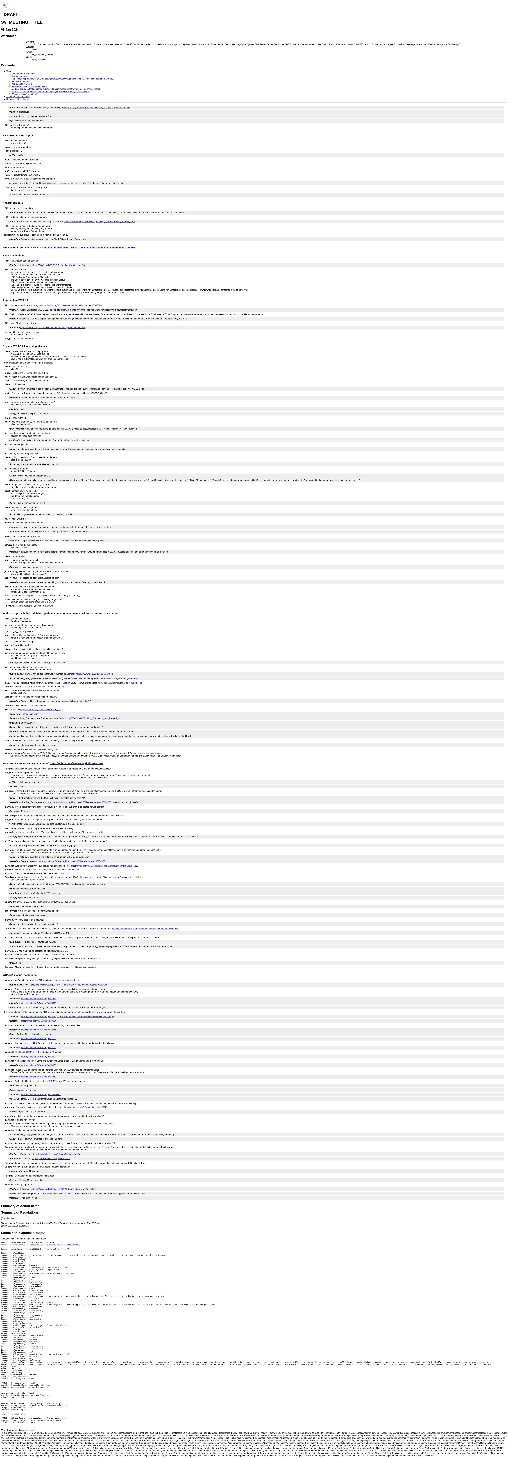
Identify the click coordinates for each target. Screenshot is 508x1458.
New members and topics (23, 74)
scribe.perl (72, 1223)
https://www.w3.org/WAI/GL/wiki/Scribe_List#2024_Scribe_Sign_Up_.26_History (58, 1189)
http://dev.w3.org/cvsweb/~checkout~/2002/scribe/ (55, 1245)
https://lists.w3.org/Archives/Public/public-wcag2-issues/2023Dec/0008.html (94, 107)
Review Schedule (20, 81)
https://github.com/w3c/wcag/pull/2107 (38, 1038)
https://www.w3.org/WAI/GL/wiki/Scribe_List (40, 709)
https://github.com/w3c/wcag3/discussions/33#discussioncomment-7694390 (90, 247)
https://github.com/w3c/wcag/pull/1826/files (41, 1094)
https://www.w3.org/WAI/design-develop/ (94, 674)
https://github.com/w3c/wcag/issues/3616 (51, 1158)
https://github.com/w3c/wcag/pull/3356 (38, 1065)
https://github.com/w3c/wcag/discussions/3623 (85, 1107)
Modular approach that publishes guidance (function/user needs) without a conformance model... (56, 89)
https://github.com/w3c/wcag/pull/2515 (38, 1030)
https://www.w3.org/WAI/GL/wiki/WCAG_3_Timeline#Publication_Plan (53, 265)
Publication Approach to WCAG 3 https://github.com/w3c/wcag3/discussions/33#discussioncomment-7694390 (63, 79)
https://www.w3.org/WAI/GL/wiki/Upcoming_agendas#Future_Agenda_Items (99, 221)
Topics (9, 71)
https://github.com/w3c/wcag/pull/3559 (38, 999)
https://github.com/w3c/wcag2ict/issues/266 (76, 763)
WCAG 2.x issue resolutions (25, 94)
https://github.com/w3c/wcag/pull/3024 (38, 1016)
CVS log (96, 1223)
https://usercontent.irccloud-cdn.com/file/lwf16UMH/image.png (86, 1016)
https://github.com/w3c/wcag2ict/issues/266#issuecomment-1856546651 (78, 802)
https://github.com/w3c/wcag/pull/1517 (38, 1077)
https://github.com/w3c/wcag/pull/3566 (38, 1056)
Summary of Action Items (18, 97)
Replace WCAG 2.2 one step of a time (29, 86)
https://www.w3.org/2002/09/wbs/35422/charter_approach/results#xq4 (52, 327)
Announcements (19, 76)
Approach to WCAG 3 (22, 84)
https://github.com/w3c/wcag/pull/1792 (38, 1047)
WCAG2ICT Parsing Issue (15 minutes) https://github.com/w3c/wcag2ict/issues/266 (50, 91)
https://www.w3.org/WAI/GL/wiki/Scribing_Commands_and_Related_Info (87, 718)
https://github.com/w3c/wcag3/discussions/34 (59, 1154)
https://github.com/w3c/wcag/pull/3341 (38, 1003)
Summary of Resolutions (17, 99)
